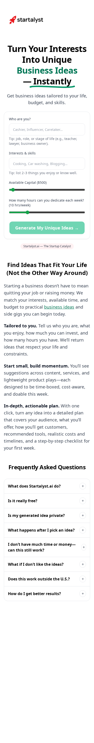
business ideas (59, 307)
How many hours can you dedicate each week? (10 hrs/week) (46, 202)
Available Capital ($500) (28, 182)
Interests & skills (22, 153)
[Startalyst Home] (26, 20)
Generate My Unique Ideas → (47, 228)
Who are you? (20, 119)
